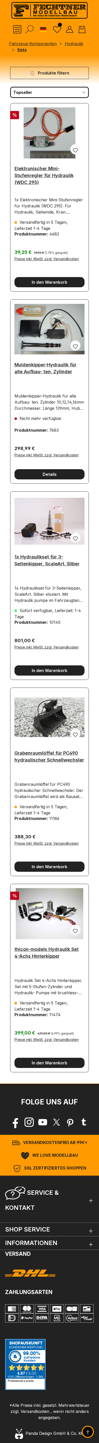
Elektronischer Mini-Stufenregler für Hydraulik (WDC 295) (44, 174)
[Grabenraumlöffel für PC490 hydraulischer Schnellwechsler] (49, 717)
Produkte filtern (53, 73)
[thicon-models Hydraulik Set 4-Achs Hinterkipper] (49, 913)
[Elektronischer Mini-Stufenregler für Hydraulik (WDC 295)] (49, 132)
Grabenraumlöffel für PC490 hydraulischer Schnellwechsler (49, 756)
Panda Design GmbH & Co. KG (53, 1433)
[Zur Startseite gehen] (49, 10)
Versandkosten (35, 1411)
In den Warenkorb (49, 282)
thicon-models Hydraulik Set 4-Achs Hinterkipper (46, 953)
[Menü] (17, 29)
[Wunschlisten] (57, 29)
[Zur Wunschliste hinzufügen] (75, 149)
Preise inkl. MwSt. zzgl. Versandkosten (46, 259)
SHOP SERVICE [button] (27, 1229)
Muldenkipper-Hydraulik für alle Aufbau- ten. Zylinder (45, 368)
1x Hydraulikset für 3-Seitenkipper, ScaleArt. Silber (46, 560)
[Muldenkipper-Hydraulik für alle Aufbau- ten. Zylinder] (49, 329)
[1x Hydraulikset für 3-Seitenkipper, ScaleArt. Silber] (49, 521)
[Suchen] (29, 29)
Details (50, 474)
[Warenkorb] (82, 29)
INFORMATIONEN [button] (31, 1243)
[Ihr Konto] (69, 29)
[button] (49, 1199)
